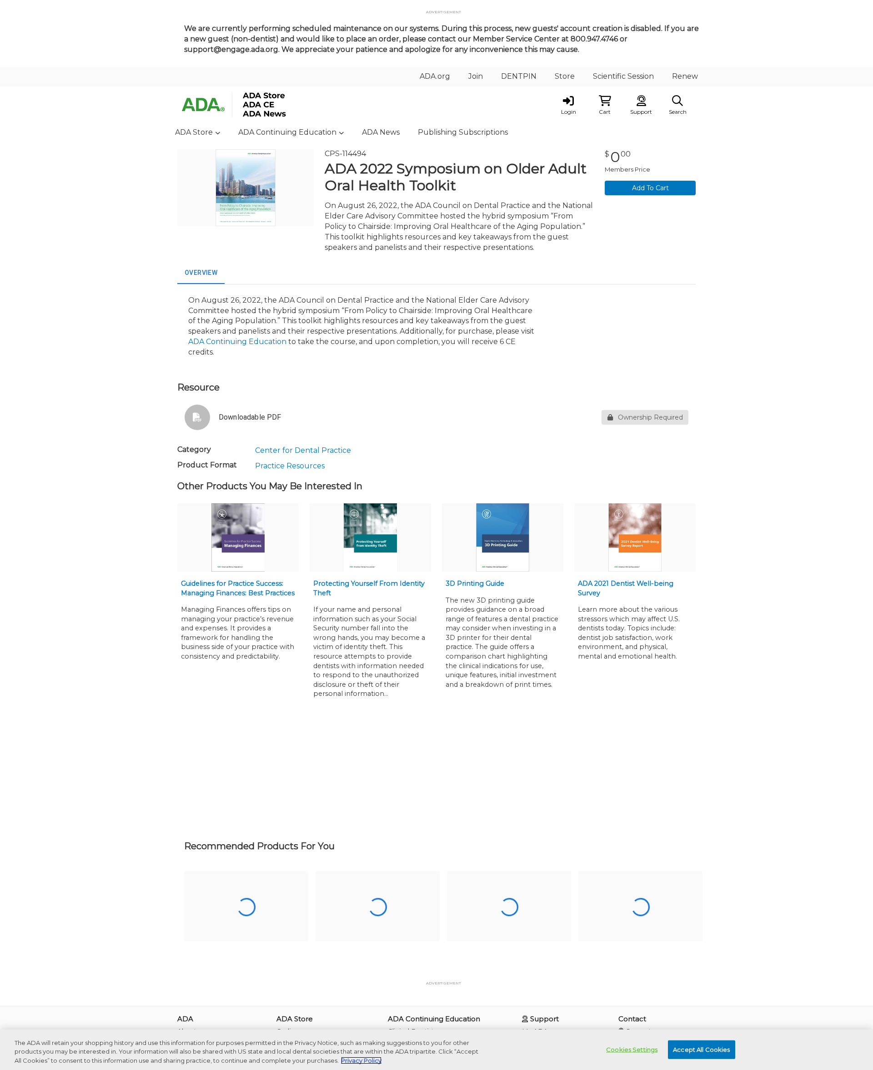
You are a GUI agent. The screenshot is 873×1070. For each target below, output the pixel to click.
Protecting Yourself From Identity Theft (369, 588)
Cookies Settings (631, 1049)
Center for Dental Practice (303, 450)
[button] (605, 104)
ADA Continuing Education (237, 341)
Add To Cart (650, 188)
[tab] (201, 273)
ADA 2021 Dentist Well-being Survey (625, 588)
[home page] (263, 104)
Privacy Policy (361, 1060)
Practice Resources (290, 465)
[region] (436, 1049)
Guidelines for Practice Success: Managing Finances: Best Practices (238, 588)
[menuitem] (435, 76)
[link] (568, 104)
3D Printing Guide (475, 583)
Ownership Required (650, 417)
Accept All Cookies (701, 1049)
